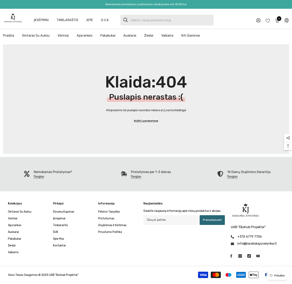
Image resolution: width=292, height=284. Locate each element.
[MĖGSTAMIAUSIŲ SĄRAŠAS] (268, 20)
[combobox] (171, 20)
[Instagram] (240, 256)
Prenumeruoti (212, 219)
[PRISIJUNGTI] (258, 20)
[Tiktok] (249, 256)
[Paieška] (167, 20)
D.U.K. (105, 20)
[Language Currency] (286, 20)
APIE (89, 20)
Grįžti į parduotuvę (146, 120)
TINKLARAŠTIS (67, 20)
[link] (146, 174)
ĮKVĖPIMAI (41, 20)
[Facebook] (231, 256)
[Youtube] (258, 256)
